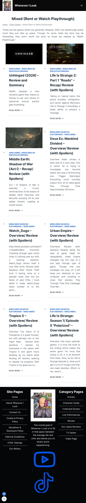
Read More (16, 110)
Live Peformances (71, 415)
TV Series (71, 432)
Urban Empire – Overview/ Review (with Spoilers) (64, 235)
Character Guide (71, 403)
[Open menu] (81, 5)
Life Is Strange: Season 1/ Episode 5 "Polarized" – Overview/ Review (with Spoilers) (64, 325)
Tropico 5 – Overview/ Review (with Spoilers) (23, 320)
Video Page (71, 438)
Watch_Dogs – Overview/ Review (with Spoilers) (23, 235)
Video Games (15, 25)
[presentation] (24, 54)
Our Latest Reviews (71, 427)
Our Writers (14, 448)
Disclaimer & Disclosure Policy (15, 429)
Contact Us (14, 412)
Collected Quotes (71, 409)
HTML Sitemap (15, 443)
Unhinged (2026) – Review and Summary (24, 80)
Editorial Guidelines (14, 437)
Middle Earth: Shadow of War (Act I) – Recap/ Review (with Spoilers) (21, 169)
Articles (71, 397)
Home (5, 25)
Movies (71, 421)
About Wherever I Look (15, 405)
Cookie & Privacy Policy (15, 420)
